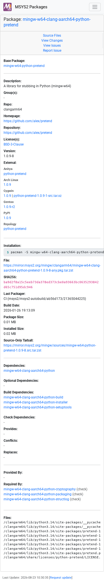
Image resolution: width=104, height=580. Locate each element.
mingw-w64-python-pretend (24, 66)
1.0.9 (7, 185)
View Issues (52, 45)
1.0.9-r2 (9, 207)
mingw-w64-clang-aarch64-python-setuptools (38, 407)
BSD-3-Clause (14, 144)
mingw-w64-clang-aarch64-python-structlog (36, 499)
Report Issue (52, 50)
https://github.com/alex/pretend (28, 121)
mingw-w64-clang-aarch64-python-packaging (38, 494)
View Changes (52, 40)
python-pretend (15, 174)
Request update (61, 577)
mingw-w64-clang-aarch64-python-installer (36, 402)
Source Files (52, 35)
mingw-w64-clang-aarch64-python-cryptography (40, 489)
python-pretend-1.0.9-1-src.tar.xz (38, 196)
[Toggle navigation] (95, 7)
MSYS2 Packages (30, 6)
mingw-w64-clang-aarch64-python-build (33, 397)
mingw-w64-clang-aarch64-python (29, 371)
